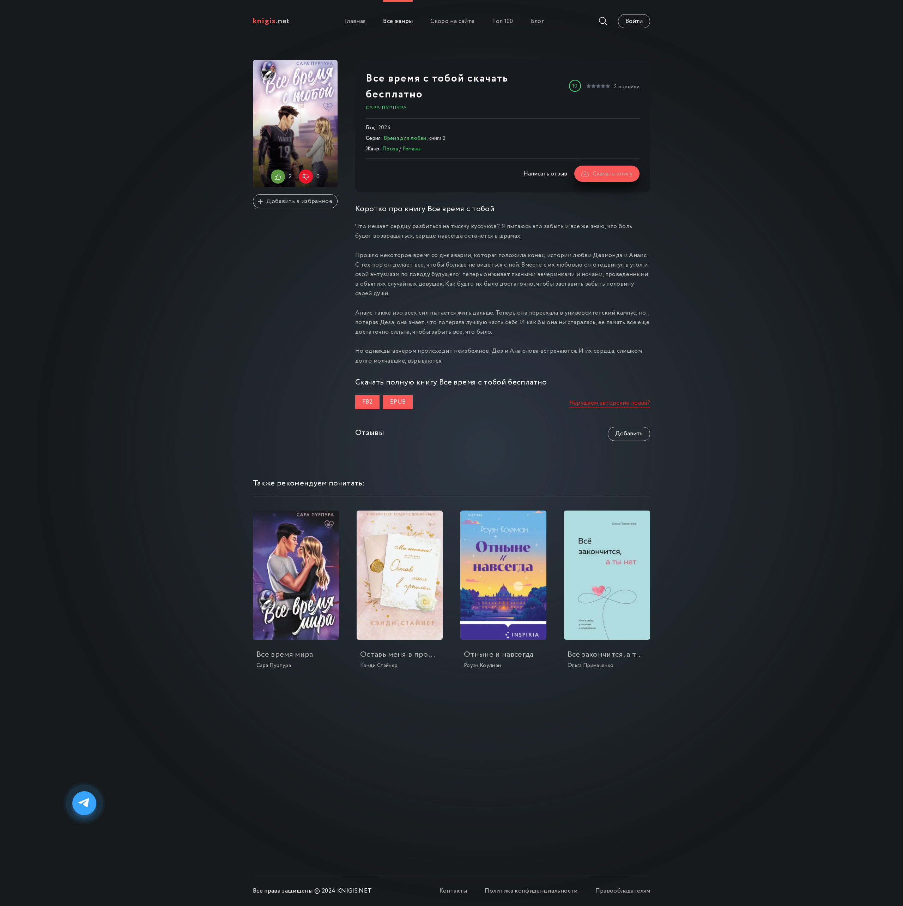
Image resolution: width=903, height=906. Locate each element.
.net (271, 21)
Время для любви (405, 138)
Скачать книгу (612, 173)
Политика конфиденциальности (531, 891)
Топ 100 (502, 21)
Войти (634, 21)
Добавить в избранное (299, 201)
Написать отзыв (545, 173)
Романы (411, 149)
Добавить (629, 433)
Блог (537, 21)
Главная (355, 21)
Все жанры (398, 21)
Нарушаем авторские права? (609, 403)
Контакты (453, 891)
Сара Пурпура (386, 107)
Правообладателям (622, 891)
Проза (390, 149)
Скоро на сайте (452, 21)
